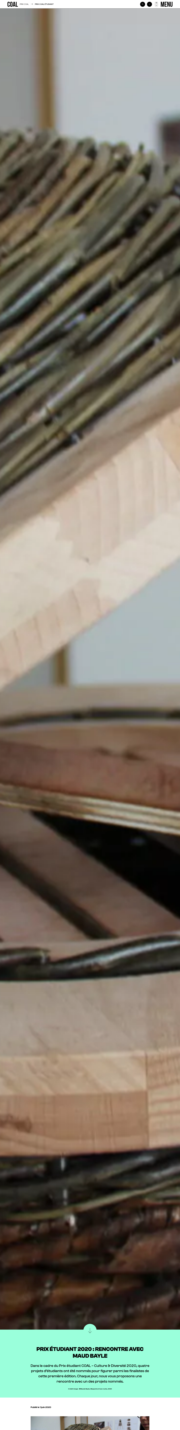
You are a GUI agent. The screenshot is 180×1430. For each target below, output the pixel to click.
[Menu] (166, 4)
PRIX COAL (24, 4)
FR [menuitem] (156, 3)
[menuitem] (156, 3)
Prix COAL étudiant (44, 4)
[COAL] (13, 4)
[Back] (149, 4)
